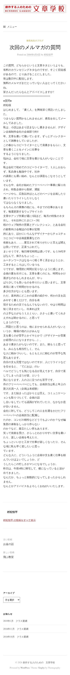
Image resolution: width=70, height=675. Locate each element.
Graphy (41, 667)
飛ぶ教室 (8, 557)
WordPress (25, 667)
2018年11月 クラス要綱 (15, 628)
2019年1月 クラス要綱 (15, 620)
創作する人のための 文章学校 (39, 662)
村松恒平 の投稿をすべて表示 (19, 520)
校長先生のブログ (35, 40)
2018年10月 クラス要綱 (15, 636)
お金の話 (8, 544)
